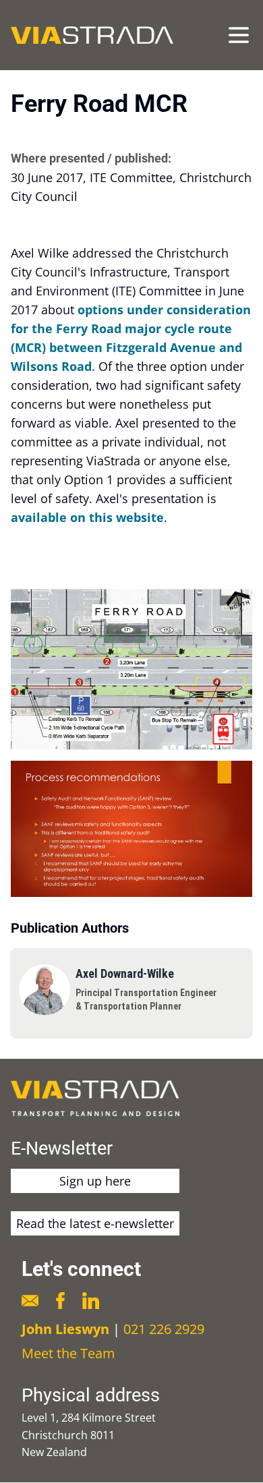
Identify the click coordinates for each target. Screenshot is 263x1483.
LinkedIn (90, 1300)
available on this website (87, 517)
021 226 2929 (163, 1329)
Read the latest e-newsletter (95, 1223)
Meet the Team (68, 1353)
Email (30, 1300)
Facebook (60, 1300)
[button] (131, 669)
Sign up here (95, 1181)
